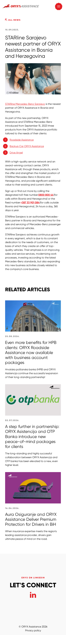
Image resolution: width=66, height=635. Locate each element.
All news (14, 20)
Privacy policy (33, 630)
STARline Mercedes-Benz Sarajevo (25, 103)
